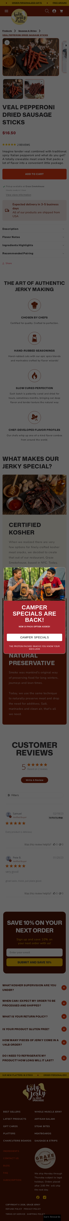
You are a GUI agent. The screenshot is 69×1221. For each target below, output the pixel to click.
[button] (7, 571)
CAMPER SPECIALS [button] (34, 637)
